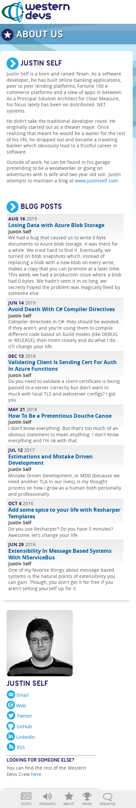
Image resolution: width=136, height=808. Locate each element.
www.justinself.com (96, 180)
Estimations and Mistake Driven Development (50, 460)
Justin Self (27, 685)
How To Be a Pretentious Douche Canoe (60, 415)
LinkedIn (25, 737)
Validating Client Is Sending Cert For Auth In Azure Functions (62, 365)
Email (22, 695)
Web (20, 705)
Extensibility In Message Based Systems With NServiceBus (60, 554)
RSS (20, 747)
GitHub (23, 726)
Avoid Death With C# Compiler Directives (61, 309)
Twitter (24, 716)
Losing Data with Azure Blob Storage (56, 225)
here (36, 774)
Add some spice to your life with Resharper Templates (64, 513)
